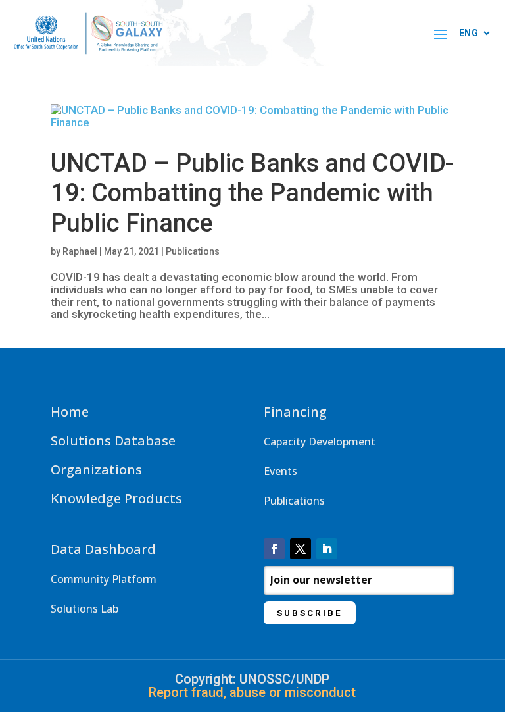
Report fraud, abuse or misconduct (252, 692)
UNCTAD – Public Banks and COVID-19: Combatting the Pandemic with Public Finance (252, 193)
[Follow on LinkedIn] (326, 548)
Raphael (79, 251)
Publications (193, 251)
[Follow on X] (300, 548)
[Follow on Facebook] (274, 548)
